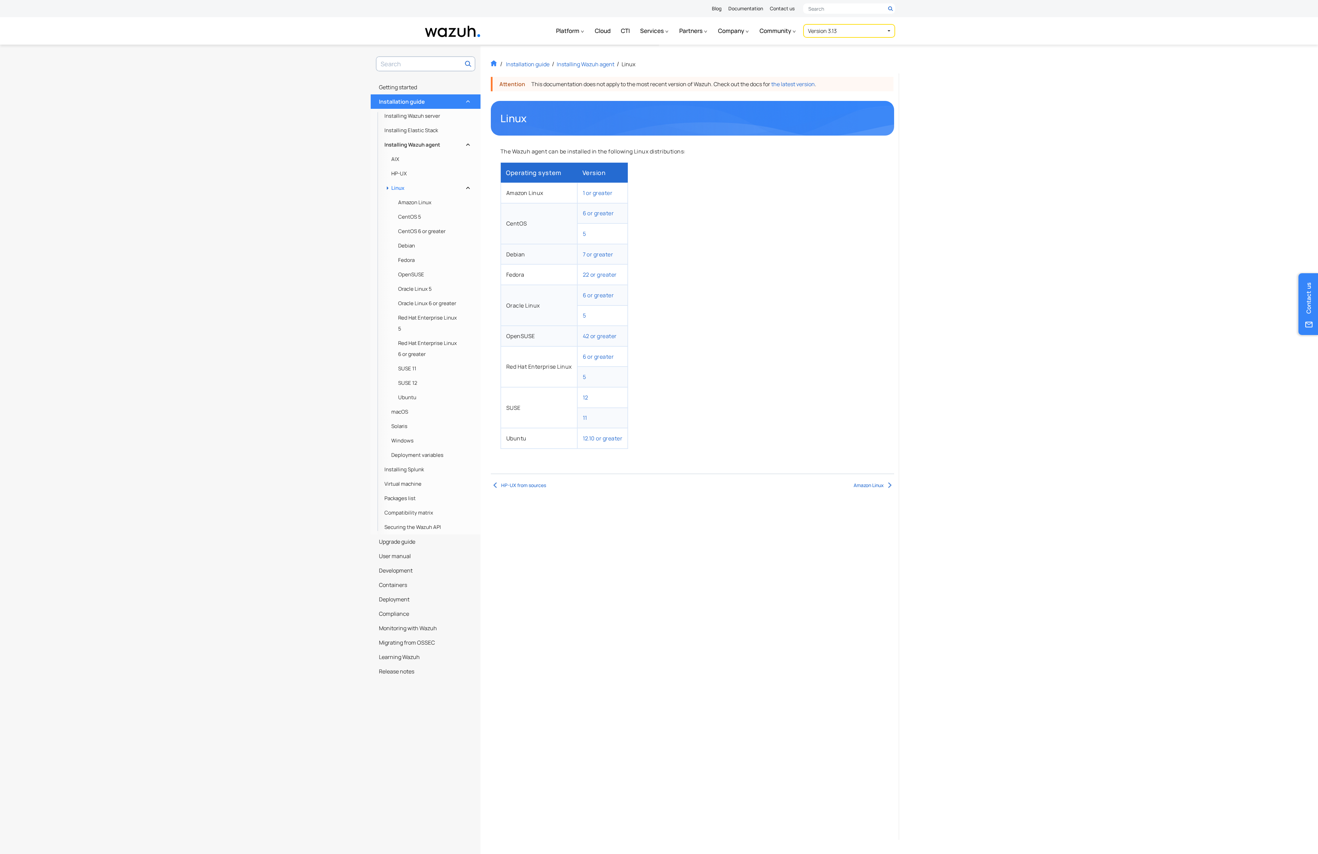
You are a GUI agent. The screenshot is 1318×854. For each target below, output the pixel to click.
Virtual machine (402, 483)
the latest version (793, 84)
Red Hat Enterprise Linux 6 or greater (427, 348)
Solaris (399, 426)
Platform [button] (568, 31)
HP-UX (399, 173)
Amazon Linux (414, 202)
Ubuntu (407, 397)
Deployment (394, 599)
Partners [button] (691, 31)
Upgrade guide (397, 541)
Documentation (745, 8)
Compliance (394, 614)
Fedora (406, 260)
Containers (393, 585)
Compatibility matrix (408, 512)
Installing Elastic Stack (411, 130)
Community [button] (776, 31)
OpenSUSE (411, 274)
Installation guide (424, 99)
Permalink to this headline (531, 118)
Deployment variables (417, 455)
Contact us (782, 8)
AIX (395, 159)
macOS (399, 411)
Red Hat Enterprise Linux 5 (427, 323)
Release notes (396, 671)
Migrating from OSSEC (407, 642)
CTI (625, 31)
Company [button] (731, 31)
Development (396, 570)
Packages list (400, 498)
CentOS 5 (409, 216)
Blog (716, 8)
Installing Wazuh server (412, 115)
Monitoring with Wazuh (408, 628)
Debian (406, 245)
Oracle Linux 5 (415, 288)
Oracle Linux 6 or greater (427, 303)
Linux (430, 186)
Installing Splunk (404, 469)
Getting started (398, 87)
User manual (395, 556)
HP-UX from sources (523, 485)
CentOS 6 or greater (422, 231)
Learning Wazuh (399, 657)
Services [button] (652, 31)
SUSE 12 (407, 382)
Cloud (603, 31)
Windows (402, 440)
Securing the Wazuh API (412, 527)
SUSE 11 (407, 368)
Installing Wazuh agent (426, 143)
